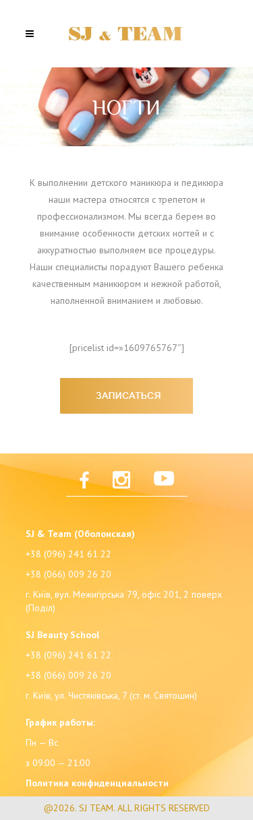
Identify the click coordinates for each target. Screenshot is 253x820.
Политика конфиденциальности (97, 783)
